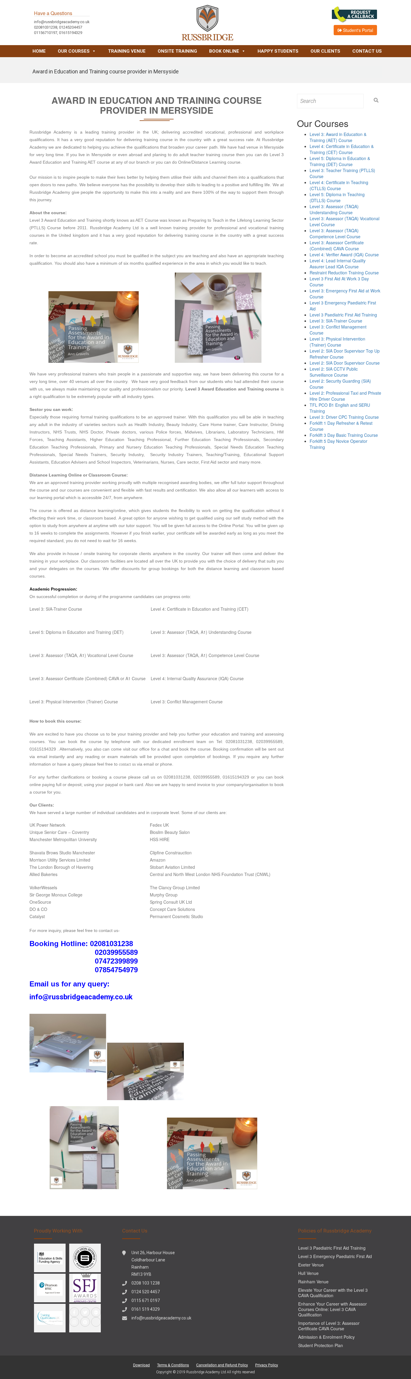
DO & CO (38, 909)
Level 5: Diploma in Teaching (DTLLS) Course (337, 197)
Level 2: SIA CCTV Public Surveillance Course (334, 372)
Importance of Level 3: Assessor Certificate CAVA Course (329, 1325)
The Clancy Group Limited (175, 887)
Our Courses (74, 51)
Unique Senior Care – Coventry (59, 832)
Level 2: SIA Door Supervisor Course (345, 363)
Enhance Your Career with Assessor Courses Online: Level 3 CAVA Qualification (332, 1309)
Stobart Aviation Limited (172, 867)
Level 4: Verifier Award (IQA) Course (344, 254)
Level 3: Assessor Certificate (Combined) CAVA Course (337, 245)
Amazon (157, 860)
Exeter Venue (311, 1265)
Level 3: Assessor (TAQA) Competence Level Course (335, 233)
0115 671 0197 (145, 1300)
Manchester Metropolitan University (63, 839)
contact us (127, 764)
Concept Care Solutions (172, 909)
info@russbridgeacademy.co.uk (161, 1318)
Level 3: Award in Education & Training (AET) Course (338, 137)
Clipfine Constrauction (171, 853)
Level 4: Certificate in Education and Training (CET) (200, 609)
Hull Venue (308, 1273)
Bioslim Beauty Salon (170, 832)
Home (39, 51)
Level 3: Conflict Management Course (187, 702)
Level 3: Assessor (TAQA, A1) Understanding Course (201, 632)
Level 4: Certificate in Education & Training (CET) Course (342, 149)
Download (141, 1364)
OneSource (40, 902)
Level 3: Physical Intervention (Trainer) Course (73, 702)
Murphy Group (164, 895)
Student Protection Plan (320, 1345)
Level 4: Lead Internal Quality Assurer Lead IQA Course (338, 264)
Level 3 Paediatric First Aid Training (343, 315)
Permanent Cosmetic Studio (176, 916)
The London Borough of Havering (61, 867)
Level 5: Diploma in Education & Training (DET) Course (340, 161)
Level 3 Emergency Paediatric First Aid (335, 1256)
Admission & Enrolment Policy (326, 1337)
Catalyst (37, 916)
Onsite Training (177, 51)
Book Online (224, 51)
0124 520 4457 (145, 1291)
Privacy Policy (266, 1364)
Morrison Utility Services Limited (59, 860)
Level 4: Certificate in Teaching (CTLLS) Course (339, 185)
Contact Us (367, 51)
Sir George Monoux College (55, 895)
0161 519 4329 (145, 1309)
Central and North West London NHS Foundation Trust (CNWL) (210, 874)
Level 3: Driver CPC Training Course (344, 417)
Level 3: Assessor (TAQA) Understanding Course (334, 209)
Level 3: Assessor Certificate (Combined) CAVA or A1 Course (87, 678)
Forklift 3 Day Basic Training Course (344, 435)
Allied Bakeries (43, 874)
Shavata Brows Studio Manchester (62, 853)
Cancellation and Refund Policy (222, 1364)
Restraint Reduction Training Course (344, 273)
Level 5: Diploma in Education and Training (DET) (76, 632)
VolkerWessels (43, 887)
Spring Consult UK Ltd (171, 902)
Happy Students (278, 51)
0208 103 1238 (145, 1283)
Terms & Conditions (173, 1364)
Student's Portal (357, 30)
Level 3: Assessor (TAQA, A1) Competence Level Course (205, 655)
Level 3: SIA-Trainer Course (55, 609)
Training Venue (127, 51)
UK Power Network (47, 825)
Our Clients (325, 51)
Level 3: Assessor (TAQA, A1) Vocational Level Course (81, 655)
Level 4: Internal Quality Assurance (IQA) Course (197, 678)
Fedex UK (159, 825)
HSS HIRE (159, 839)
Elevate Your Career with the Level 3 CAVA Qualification (333, 1292)
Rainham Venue (313, 1282)
